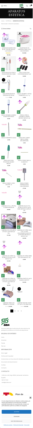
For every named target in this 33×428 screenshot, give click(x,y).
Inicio (2, 21)
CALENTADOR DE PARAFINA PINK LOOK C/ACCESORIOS (24, 49)
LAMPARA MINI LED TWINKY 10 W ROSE (8, 303)
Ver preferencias (16, 421)
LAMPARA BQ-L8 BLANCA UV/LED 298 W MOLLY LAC (9, 231)
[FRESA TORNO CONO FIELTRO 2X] (8, 174)
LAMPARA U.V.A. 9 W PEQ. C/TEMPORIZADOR (8, 206)
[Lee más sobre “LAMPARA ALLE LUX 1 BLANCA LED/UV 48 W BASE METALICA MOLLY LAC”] (18, 203)
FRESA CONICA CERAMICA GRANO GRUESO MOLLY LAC (24, 116)
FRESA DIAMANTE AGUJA (8, 138)
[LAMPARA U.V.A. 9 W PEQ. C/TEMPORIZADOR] (8, 197)
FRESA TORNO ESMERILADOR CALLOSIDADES (24, 185)
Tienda (3, 343)
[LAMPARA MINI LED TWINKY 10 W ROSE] (8, 294)
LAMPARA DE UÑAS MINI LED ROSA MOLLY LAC (24, 256)
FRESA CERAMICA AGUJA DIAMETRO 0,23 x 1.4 (24, 94)
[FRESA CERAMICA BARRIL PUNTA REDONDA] (8, 106)
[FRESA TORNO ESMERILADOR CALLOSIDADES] (24, 174)
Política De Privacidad (18, 425)
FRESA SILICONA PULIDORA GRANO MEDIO (8, 162)
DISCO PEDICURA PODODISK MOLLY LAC (24, 73)
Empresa (3, 340)
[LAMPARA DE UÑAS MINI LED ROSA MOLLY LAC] (24, 247)
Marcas (3, 346)
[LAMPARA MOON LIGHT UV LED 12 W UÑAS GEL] (24, 294)
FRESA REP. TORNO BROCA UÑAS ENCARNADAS (24, 139)
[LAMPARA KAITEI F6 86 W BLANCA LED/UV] (24, 269)
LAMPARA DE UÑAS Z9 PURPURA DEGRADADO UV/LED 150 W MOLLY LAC (9, 281)
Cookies (3, 365)
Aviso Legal (26, 425)
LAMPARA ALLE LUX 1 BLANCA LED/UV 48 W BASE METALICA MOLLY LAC (24, 208)
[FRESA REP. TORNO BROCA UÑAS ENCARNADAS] (24, 129)
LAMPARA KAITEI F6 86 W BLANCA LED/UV (24, 279)
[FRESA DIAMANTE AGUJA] (8, 129)
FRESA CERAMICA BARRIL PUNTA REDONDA (8, 115)
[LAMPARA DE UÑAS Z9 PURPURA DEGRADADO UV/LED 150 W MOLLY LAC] (8, 269)
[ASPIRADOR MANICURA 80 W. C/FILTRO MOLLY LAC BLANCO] (8, 39)
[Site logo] (16, 5)
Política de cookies (8, 425)
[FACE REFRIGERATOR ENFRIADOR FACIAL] (8, 85)
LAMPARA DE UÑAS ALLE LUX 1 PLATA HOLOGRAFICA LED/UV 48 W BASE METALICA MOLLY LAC (24, 233)
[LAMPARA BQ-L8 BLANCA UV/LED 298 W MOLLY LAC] (8, 221)
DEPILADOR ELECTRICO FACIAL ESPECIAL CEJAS (9, 73)
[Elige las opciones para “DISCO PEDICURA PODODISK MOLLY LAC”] (18, 69)
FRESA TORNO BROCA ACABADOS (24, 161)
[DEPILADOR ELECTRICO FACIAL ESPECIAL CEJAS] (8, 63)
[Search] (27, 6)
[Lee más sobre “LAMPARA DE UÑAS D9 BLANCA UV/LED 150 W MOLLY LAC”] (3, 253)
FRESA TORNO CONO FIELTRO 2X (9, 184)
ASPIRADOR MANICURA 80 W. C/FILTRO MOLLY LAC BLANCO (9, 49)
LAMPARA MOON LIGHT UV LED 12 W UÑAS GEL (24, 303)
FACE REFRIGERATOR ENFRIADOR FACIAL (9, 94)
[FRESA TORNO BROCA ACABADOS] (24, 151)
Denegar (16, 416)
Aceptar (16, 412)
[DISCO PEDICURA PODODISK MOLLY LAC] (24, 63)
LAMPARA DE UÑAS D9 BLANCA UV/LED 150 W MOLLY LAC (8, 257)
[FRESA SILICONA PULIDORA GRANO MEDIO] (8, 151)
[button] (30, 398)
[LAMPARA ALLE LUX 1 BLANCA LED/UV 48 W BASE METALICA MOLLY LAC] (24, 197)
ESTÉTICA (8, 21)
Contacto (4, 368)
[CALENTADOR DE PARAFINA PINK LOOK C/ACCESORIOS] (24, 39)
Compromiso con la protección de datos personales (15, 359)
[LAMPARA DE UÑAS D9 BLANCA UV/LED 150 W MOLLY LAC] (8, 247)
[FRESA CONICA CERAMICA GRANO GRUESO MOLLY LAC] (24, 106)
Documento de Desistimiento (9, 362)
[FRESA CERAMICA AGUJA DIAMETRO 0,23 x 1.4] (24, 85)
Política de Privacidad (7, 356)
